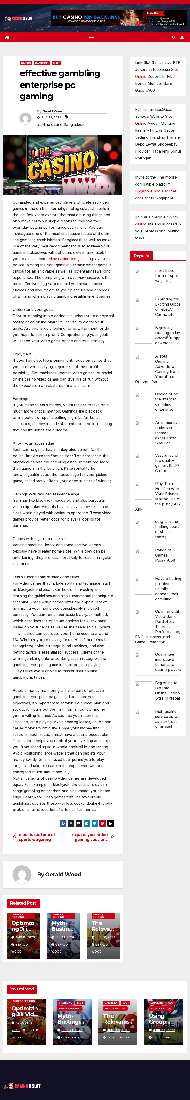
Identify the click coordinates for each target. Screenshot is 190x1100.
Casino (26, 63)
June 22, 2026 (164, 1030)
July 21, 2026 (72, 1030)
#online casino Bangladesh (60, 124)
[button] (174, 37)
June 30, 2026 (118, 1030)
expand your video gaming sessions (90, 837)
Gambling (42, 63)
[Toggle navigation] (91, 37)
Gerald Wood (52, 111)
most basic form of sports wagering (37, 837)
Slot (56, 63)
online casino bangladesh (68, 258)
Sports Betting (18, 915)
